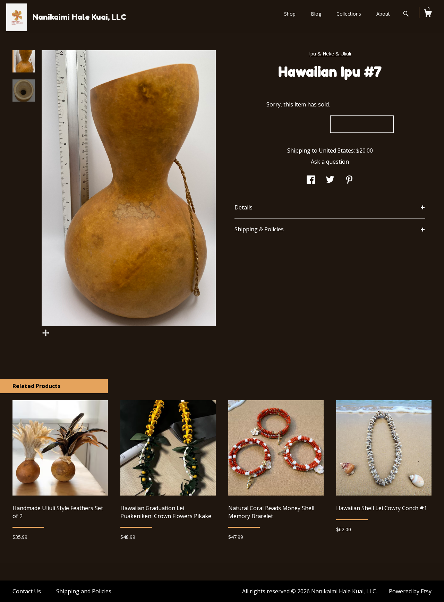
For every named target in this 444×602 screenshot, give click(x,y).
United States (336, 150)
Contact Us (26, 591)
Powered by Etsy (410, 591)
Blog (316, 13)
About (383, 13)
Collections (348, 13)
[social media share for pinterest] (349, 180)
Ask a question (330, 161)
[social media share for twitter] (330, 180)
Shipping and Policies (83, 591)
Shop (290, 13)
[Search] (406, 14)
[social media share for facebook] (311, 180)
